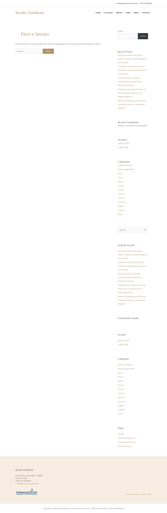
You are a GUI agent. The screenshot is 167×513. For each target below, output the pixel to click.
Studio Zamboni (29, 12)
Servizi (119, 13)
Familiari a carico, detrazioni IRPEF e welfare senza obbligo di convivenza (132, 59)
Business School (125, 165)
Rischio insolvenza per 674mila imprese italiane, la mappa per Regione (132, 104)
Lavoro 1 (121, 194)
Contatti (146, 13)
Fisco (120, 173)
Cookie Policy (146, 494)
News (136, 13)
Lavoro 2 (121, 198)
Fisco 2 (121, 182)
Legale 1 (121, 210)
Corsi (128, 13)
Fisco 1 (121, 177)
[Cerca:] (29, 51)
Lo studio (108, 13)
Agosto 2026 (123, 143)
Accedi (121, 434)
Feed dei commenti (127, 442)
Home (98, 13)
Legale (121, 206)
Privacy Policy (132, 494)
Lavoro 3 (121, 202)
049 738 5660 (146, 3)
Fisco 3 (121, 186)
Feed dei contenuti (126, 438)
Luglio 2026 (123, 147)
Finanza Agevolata (126, 169)
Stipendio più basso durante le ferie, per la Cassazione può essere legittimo (132, 93)
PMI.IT (120, 214)
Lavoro (121, 190)
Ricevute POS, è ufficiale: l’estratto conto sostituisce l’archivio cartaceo (130, 81)
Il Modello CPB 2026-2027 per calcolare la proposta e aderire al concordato (132, 70)
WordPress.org (124, 446)
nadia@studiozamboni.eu (127, 3)
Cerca (120, 31)
